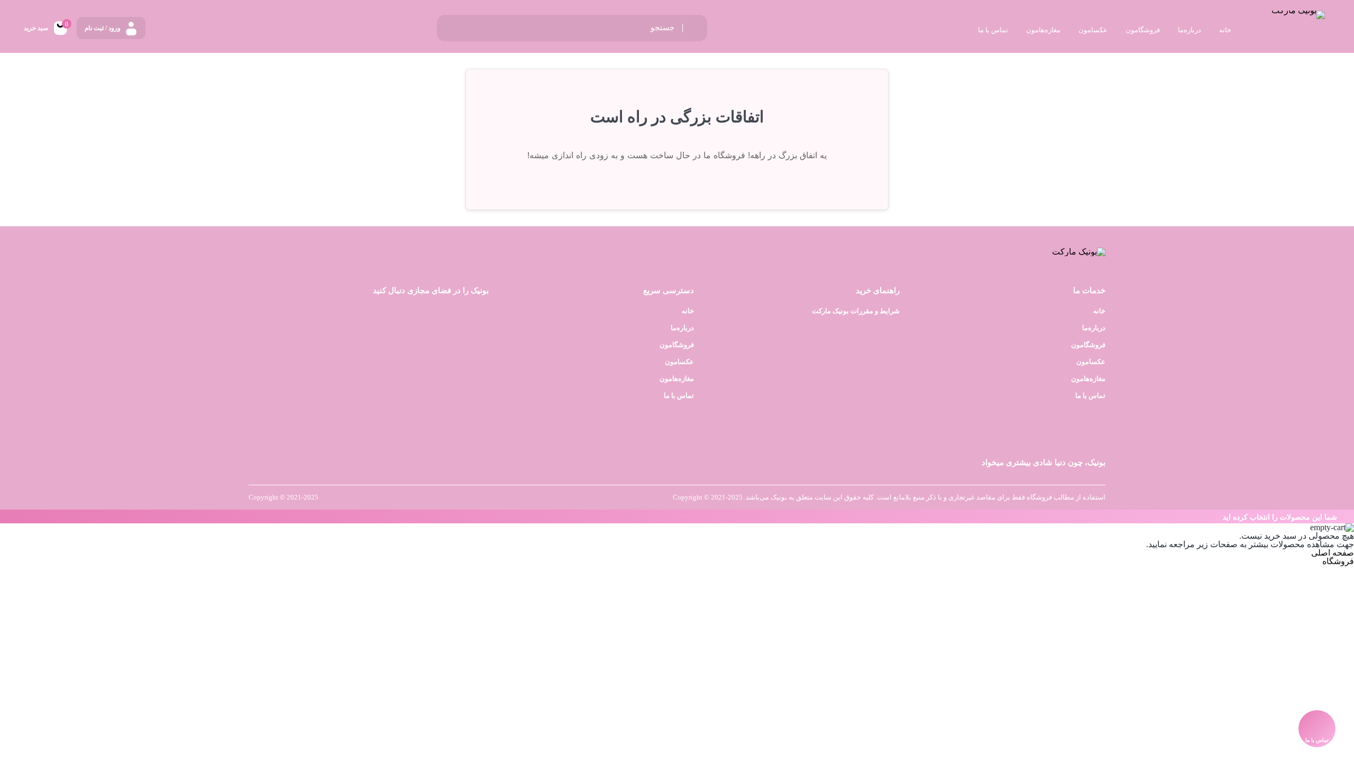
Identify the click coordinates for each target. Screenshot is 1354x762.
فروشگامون (1088, 345)
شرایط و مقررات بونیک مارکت (856, 311)
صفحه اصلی (1332, 552)
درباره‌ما (1093, 328)
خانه (1099, 311)
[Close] (2, 516)
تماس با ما (1090, 396)
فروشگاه (1338, 561)
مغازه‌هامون (1088, 379)
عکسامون (1090, 362)
